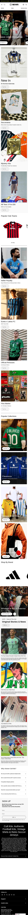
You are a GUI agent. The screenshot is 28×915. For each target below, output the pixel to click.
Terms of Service (4, 820)
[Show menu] (1, 4)
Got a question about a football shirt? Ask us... (11, 785)
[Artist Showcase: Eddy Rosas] (14, 675)
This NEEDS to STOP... (6, 723)
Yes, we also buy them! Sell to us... (9, 793)
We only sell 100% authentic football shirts (11, 773)
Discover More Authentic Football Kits (9, 856)
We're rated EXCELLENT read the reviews (11, 777)
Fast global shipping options (7, 781)
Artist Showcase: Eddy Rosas (8, 689)
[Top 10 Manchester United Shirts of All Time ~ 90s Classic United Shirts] (14, 743)
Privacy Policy (21, 819)
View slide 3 (15, 44)
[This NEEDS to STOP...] (14, 709)
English (18, 914)
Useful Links (4, 903)
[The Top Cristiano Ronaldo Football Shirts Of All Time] (14, 641)
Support (3, 899)
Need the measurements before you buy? (10, 789)
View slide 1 (12, 44)
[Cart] (26, 4)
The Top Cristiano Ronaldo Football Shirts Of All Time (13, 655)
